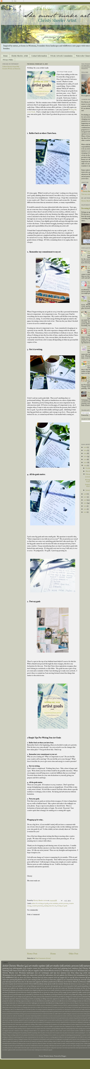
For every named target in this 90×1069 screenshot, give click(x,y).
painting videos (37, 1033)
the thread (76, 1041)
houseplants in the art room (52, 1022)
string (33, 1041)
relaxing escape (20, 1001)
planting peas (70, 1035)
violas (85, 1001)
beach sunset (80, 1011)
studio (54, 984)
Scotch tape (78, 1007)
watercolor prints (60, 988)
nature (87, 965)
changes (68, 996)
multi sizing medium (65, 1024)
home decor (10, 1022)
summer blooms (63, 984)
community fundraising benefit (32, 1016)
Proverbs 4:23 (56, 1007)
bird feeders (17, 1013)
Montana (80, 970)
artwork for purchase (58, 996)
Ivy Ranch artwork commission (43, 1005)
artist (55, 968)
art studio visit (83, 1009)
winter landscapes (36, 1050)
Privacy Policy (8, 60)
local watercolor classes (24, 992)
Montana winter (8, 996)
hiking (33, 986)
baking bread (44, 1011)
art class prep (66, 1009)
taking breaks (69, 1041)
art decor (20, 977)
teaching (73, 1001)
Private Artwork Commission (61, 56)
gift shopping (39, 1020)
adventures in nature (76, 984)
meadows (62, 999)
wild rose (15, 1050)
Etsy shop (75, 973)
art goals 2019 (74, 1009)
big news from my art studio (46, 990)
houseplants (40, 1022)
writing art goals (62, 906)
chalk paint (86, 1013)
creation (44, 1016)
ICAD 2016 (67, 994)
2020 (85, 462)
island (62, 1022)
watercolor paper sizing (73, 1045)
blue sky (22, 979)
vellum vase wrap (47, 1043)
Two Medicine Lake (7, 1009)
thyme (14, 1043)
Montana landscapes (26, 973)
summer (64, 973)
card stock (79, 1013)
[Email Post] (61, 900)
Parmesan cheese (47, 1007)
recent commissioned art (30, 1037)
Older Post (73, 953)
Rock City (64, 1007)
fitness (47, 1018)
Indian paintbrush (49, 982)
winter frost (27, 1050)
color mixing (32, 979)
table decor (62, 1001)
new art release (49, 992)
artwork (18, 984)
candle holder (57, 1013)
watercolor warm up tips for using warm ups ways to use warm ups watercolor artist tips (58, 1047)
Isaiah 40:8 (30, 1005)
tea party (4, 994)
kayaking (37, 999)
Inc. (3, 1005)
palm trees (45, 1033)
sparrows (54, 1001)
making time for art (50, 906)
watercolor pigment (35, 982)
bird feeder (9, 1013)
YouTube (28, 1009)
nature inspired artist (50, 977)
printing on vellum (7, 1037)
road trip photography (70, 1037)
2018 (85, 494)
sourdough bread (67, 1039)
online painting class (19, 1028)
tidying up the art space (24, 1043)
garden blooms (79, 1018)
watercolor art (22, 982)
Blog (76, 1003)
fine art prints (42, 979)
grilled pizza (59, 1020)
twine (79, 1001)
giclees (26, 1020)
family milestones (6, 1018)
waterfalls (29, 994)
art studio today (20, 975)
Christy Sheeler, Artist (19, 56)
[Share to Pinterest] (70, 900)
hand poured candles (75, 1020)
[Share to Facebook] (68, 900)
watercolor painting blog (10, 979)
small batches (49, 1039)
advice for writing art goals (40, 903)
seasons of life (27, 1039)
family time (81, 990)
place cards (74, 1033)
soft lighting (58, 1039)
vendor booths (56, 1043)
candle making (66, 1013)
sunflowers (13, 988)
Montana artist (68, 970)
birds (57, 990)
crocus (49, 1016)
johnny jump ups (44, 984)
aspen (23, 1011)
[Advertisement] (85, 601)
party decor (52, 1033)
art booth (58, 1009)
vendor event (65, 1043)
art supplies (35, 970)
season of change (18, 1039)
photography (18, 968)
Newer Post (32, 953)
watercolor (45, 968)
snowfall (47, 1001)
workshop (44, 1050)
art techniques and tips (47, 973)
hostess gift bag (31, 1022)
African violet (69, 1003)
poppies (62, 977)
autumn (29, 1011)
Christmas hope (83, 1003)
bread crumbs (42, 1013)
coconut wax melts (11, 1016)
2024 (85, 450)
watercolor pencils (47, 988)
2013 (85, 506)
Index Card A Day (10, 1005)
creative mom (32, 968)
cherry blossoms (80, 977)
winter (20, 1050)
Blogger (63, 1056)
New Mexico (18, 1007)
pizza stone (67, 1033)
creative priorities (37, 906)
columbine (20, 1016)
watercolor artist (36, 975)
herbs (31, 999)
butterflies (50, 1013)
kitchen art (68, 1022)
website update (7, 1050)
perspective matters (7, 1001)
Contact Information (39, 56)
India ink (74, 994)
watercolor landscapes (31, 1003)
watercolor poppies (55, 979)
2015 (85, 503)
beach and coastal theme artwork (67, 1011)
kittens (74, 1022)
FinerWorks (47, 994)
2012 (85, 509)
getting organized (18, 1020)
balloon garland (53, 1011)
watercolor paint (34, 988)
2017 (85, 497)
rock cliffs (79, 1037)
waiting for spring (74, 1043)
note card (58, 992)
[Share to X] (67, 900)
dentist (83, 1016)
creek (74, 990)
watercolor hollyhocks (30, 1045)
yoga (49, 1050)
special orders (76, 1039)
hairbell (66, 1020)
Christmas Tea (38, 994)
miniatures (55, 1024)
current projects (57, 1016)
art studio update (37, 965)
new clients (84, 1026)
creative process (76, 996)
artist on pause (9, 984)
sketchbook (40, 1001)
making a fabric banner (36, 1024)
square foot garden (12, 1041)
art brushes (26, 990)
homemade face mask (20, 1022)
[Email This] (64, 900)
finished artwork (40, 1018)
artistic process (63, 903)
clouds (13, 986)
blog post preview (25, 1013)
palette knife (73, 986)
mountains (81, 975)
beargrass (87, 1011)
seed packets (35, 1039)
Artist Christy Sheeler (13, 965)
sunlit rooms (60, 1041)
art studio (54, 965)
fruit (57, 1018)
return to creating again (51, 1037)
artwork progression (16, 1011)
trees (10, 994)
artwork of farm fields (30, 984)
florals (52, 1018)
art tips (70, 977)
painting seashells (26, 1033)
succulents (39, 1041)
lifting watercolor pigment (50, 999)
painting (64, 968)
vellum (39, 1043)
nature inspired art (76, 1024)
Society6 (84, 1007)
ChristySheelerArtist (51, 970)
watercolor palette (61, 1045)
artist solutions (45, 996)
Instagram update (21, 1005)
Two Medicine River (19, 1009)
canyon (73, 1013)
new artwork (64, 986)
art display (34, 990)
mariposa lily (47, 1024)
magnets (27, 1024)
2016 (85, 500)
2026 (85, 447)
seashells (10, 1039)
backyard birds (36, 1011)
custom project (76, 1016)
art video (86, 984)
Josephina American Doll (59, 1005)
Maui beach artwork (7, 1007)
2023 (85, 453)
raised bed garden (18, 1037)
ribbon (60, 1037)
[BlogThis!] (66, 900)
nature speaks (86, 1024)
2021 (85, 459)
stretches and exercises (24, 1041)
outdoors (75, 968)
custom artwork (67, 1016)
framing (25, 999)
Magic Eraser (83, 994)
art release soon (35, 996)
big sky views (80, 979)
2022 (85, 456)
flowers (70, 975)
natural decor (40, 986)
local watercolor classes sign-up (15, 1024)
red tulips (40, 1037)
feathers (32, 1018)
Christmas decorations (74, 988)
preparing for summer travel (82, 1035)
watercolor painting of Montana (46, 1045)
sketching (42, 1039)
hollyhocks (12, 992)
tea (68, 1001)
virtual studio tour (19, 994)
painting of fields (6, 1033)
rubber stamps (82, 992)
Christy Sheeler (8, 973)
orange (64, 992)
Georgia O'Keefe (57, 994)
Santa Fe (70, 1007)
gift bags (32, 1020)
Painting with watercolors (12, 970)
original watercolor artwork (75, 999)
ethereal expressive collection (12, 999)
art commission (69, 979)
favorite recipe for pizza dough (20, 1018)
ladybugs (80, 1022)
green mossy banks (49, 1020)
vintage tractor (23, 988)
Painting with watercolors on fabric (32, 1007)
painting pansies (17, 1033)
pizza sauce (60, 1033)
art (26, 970)
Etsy (84, 988)
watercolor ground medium (16, 1045)
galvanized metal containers (67, 1018)
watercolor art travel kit (16, 1003)
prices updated (72, 992)
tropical (34, 1043)
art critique (18, 996)
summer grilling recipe (49, 1041)
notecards (10, 1028)
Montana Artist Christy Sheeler (68, 982)
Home (5, 56)
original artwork (30, 1028)
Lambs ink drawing (72, 1005)
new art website (76, 1026)
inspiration (11, 982)
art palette (61, 975)
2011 (85, 512)
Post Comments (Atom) (43, 958)
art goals (26, 996)
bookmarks (34, 1013)
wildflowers (10, 977)
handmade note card (23, 986)
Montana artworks (15, 990)
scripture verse (30, 1001)
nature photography (52, 986)
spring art (83, 1039)
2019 (85, 465)
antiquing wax (50, 1009)
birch (3, 1013)
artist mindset (53, 903)
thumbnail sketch (6, 1043)
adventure (49, 975)
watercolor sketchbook (46, 1003)
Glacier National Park (34, 977)
